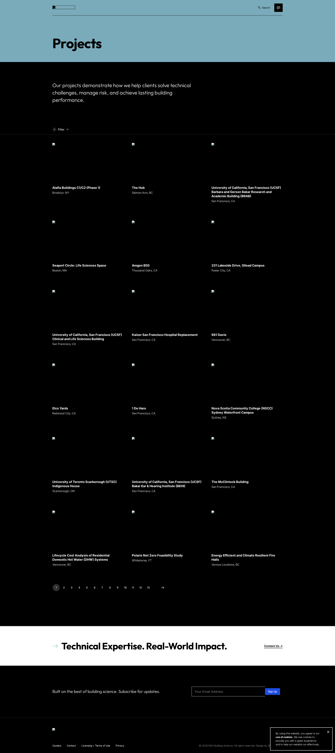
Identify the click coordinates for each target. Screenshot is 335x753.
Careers (56, 745)
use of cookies (284, 737)
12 (140, 587)
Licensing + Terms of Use (95, 745)
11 (133, 587)
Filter (61, 129)
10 (125, 587)
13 (148, 587)
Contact (71, 745)
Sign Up (272, 691)
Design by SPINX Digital (269, 745)
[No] (328, 732)
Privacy (120, 745)
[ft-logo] (63, 730)
